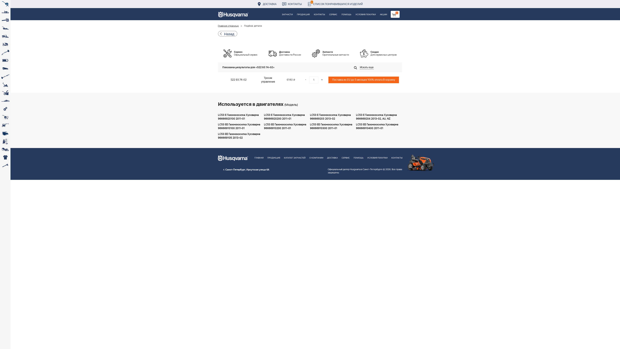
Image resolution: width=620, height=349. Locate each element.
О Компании (316, 157)
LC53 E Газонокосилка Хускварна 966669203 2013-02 (330, 117)
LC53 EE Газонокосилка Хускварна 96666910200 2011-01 (285, 126)
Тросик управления (268, 80)
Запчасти (287, 14)
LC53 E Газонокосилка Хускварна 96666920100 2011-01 (238, 117)
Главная (259, 157)
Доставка (270, 4)
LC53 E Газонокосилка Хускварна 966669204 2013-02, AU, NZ (376, 117)
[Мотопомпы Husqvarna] (5, 133)
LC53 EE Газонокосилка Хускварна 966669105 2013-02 (239, 136)
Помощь (346, 14)
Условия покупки (366, 14)
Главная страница (228, 26)
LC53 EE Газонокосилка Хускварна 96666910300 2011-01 (331, 126)
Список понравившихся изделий (337, 3)
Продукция (303, 14)
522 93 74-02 (239, 80)
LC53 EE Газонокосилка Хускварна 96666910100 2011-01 (239, 126)
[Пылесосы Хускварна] (5, 141)
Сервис (333, 14)
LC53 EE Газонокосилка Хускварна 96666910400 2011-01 (377, 126)
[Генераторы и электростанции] (5, 117)
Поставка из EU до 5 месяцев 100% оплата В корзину (363, 80)
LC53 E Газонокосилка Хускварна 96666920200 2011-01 (284, 117)
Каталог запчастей (294, 157)
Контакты (295, 4)
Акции (383, 14)
